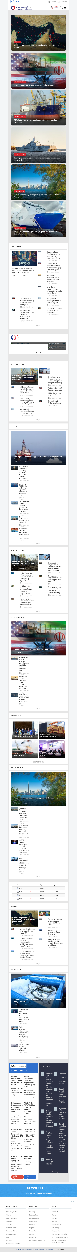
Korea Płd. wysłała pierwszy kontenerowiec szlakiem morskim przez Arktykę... (26, 942)
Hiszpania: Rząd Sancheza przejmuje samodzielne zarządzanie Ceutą (54, 255)
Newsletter (33, 1231)
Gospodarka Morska (13, 1244)
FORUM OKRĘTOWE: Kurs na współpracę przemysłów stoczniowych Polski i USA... (55, 392)
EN (30, 7)
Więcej (38, 325)
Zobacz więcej (38, 762)
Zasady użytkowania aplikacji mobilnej (59, 1241)
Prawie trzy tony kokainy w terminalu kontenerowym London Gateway (27, 602)
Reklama (55, 1215)
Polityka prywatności (59, 1234)
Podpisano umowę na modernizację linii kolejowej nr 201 (54, 310)
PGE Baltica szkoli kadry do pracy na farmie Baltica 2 (24, 532)
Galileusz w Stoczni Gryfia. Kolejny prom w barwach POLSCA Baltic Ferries (27, 390)
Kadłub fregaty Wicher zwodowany (54, 402)
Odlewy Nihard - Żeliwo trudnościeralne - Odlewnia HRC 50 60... (17, 1134)
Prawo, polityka (11, 1231)
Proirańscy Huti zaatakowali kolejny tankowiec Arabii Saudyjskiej (27, 302)
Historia (9, 1240)
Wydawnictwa (56, 1224)
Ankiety (31, 1224)
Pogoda (32, 1228)
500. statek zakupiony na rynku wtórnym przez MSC (27, 931)
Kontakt (55, 1212)
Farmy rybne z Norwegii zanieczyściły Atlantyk (24, 1047)
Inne (7, 1237)
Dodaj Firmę (53, 1172)
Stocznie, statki (11, 1212)
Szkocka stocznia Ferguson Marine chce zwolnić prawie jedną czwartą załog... (55, 380)
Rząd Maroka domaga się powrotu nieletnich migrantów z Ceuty (23, 830)
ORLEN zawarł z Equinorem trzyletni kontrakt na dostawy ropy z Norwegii (24, 506)
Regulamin (56, 1231)
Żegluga (9, 1221)
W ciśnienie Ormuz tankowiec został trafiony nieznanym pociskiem (53, 278)
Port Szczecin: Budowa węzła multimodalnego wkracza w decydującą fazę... (26, 590)
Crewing (32, 1212)
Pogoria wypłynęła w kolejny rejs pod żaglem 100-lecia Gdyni (55, 922)
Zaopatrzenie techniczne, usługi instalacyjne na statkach (62, 1145)
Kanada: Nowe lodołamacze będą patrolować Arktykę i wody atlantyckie (54, 267)
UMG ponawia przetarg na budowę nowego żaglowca (54, 301)
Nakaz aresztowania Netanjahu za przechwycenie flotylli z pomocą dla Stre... (24, 864)
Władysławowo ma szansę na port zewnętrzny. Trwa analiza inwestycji (54, 590)
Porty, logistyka (11, 1218)
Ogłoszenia (33, 1221)
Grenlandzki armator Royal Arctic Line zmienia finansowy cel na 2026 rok (55, 942)
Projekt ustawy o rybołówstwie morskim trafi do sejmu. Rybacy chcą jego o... (24, 1033)
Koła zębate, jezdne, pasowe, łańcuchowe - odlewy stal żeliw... (17, 1107)
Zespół (54, 1221)
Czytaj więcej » (60, 1249)
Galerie (31, 1234)
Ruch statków (34, 1218)
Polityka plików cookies (60, 1237)
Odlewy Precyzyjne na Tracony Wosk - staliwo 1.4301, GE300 (17, 1081)
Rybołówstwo (11, 1234)
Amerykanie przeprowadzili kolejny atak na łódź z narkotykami (54, 290)
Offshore (9, 1215)
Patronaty (55, 1228)
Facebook (32, 1237)
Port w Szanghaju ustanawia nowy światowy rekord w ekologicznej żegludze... (26, 577)
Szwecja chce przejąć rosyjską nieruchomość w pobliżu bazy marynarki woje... (24, 664)
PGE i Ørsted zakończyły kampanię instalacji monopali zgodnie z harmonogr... (23, 472)
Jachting (9, 1224)
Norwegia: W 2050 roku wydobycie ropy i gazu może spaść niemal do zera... (23, 490)
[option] (38, 346)
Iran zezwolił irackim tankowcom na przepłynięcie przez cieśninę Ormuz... (27, 954)
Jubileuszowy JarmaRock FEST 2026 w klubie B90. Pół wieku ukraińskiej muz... (23, 270)
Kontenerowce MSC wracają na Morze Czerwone (55, 932)
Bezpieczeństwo (12, 1228)
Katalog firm (33, 1215)
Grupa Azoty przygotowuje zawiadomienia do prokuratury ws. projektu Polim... (54, 567)
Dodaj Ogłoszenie (16, 1177)
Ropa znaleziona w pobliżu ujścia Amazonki (24, 520)
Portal (54, 1218)
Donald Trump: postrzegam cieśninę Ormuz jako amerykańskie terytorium (24, 846)
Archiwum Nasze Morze (37, 1240)
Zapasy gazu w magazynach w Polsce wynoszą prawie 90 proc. (55, 579)
